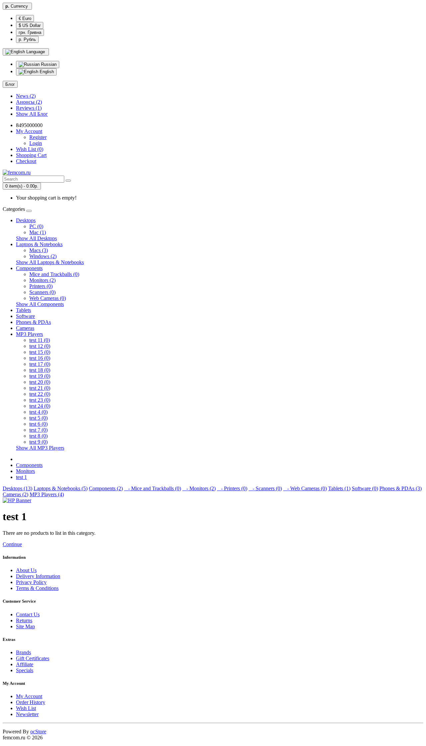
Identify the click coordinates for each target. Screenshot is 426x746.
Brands (23, 652)
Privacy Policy (31, 582)
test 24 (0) (39, 406)
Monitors (25, 471)
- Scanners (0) (265, 488)
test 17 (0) (39, 364)
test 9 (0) (38, 442)
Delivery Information (38, 576)
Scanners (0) (42, 292)
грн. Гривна (30, 32)
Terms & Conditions (37, 588)
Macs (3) (38, 250)
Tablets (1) (339, 488)
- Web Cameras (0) (305, 488)
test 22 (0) (39, 394)
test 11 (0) (39, 340)
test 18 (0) (39, 370)
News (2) (26, 96)
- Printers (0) (232, 488)
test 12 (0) (39, 346)
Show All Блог (32, 114)
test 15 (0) (39, 352)
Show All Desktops (36, 238)
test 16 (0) (39, 358)
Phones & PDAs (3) (400, 488)
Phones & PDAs (33, 322)
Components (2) (106, 488)
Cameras (25, 328)
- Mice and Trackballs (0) (152, 488)
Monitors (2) (42, 280)
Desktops (26, 220)
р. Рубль (27, 39)
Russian (48, 64)
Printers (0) (41, 286)
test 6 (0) (38, 424)
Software (25, 316)
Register (38, 137)
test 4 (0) (38, 412)
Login (35, 143)
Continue (12, 544)
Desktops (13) (17, 488)
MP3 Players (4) (47, 494)
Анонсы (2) (29, 102)
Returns (24, 620)
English (46, 71)
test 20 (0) (39, 382)
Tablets (23, 310)
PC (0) (36, 226)
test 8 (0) (38, 436)
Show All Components (40, 304)
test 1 (21, 477)
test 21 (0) (39, 388)
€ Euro (25, 18)
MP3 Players (29, 334)
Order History (30, 702)
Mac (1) (37, 232)
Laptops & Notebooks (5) (61, 488)
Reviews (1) (29, 108)
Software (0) (365, 488)
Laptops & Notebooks (39, 244)
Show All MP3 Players (40, 448)
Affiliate (24, 664)
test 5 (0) (38, 418)
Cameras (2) (15, 494)
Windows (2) (43, 256)
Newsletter (27, 714)
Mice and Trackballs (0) (54, 274)
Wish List (26, 708)
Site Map (25, 626)
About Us (26, 570)
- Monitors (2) (199, 488)
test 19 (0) (39, 376)
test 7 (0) (38, 430)
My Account (29, 696)
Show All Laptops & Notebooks (50, 262)
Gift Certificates (32, 658)
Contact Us (28, 614)
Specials (24, 670)
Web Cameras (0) (47, 298)
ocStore (38, 731)
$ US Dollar (30, 25)
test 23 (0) (39, 400)
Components (29, 268)
